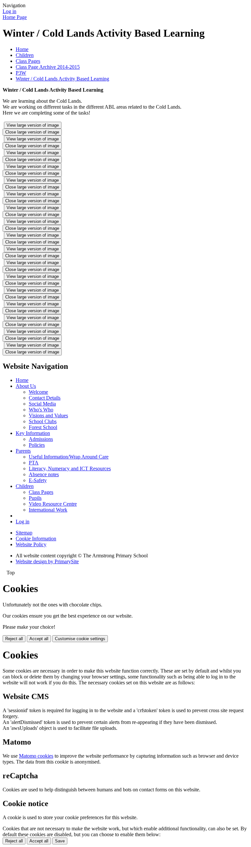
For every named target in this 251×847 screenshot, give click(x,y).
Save (60, 840)
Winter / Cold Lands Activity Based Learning (62, 78)
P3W (21, 73)
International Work (48, 510)
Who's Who (41, 409)
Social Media (42, 403)
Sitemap (24, 532)
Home (22, 49)
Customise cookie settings (80, 638)
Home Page (15, 17)
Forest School (43, 427)
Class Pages (28, 61)
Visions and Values (48, 415)
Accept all (38, 638)
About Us (26, 386)
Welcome (38, 392)
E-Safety (38, 480)
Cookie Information (36, 538)
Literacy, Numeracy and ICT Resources (70, 468)
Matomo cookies (36, 756)
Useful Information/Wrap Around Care (69, 457)
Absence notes (44, 474)
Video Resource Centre (53, 504)
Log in (9, 11)
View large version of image (33, 125)
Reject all (14, 638)
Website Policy (31, 544)
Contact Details (44, 398)
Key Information (33, 433)
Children (25, 55)
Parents (23, 451)
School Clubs (43, 421)
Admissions (41, 439)
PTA (34, 462)
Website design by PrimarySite (47, 561)
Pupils (35, 498)
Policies (37, 445)
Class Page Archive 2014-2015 (48, 67)
